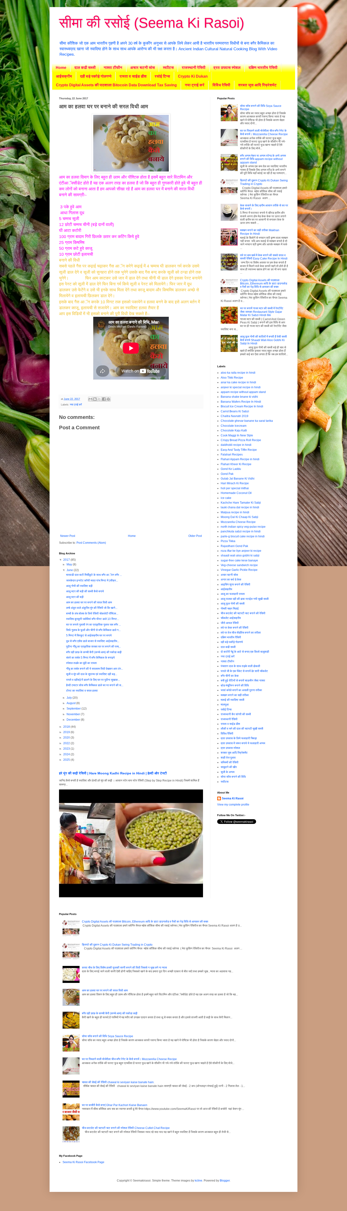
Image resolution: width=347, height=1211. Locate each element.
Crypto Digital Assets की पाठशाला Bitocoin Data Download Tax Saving (116, 85)
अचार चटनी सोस (142, 68)
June (70, 570)
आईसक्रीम (64, 76)
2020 (67, 737)
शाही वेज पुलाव (228, 757)
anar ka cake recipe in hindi (238, 382)
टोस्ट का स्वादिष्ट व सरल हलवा (82, 690)
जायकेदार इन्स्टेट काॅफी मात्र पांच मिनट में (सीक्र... (92, 580)
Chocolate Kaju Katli (234, 430)
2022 (67, 743)
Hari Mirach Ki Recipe (235, 483)
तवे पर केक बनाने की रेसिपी (234, 627)
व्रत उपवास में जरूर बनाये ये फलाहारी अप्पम (243, 743)
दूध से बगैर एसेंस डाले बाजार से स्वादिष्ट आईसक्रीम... (92, 641)
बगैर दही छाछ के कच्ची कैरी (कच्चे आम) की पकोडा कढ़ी (94, 652)
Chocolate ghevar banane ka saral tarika (247, 420)
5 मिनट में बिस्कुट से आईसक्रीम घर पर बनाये (89, 635)
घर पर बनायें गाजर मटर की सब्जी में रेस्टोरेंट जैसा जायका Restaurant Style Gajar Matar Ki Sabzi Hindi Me (261, 312)
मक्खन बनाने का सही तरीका (235, 695)
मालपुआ (225, 704)
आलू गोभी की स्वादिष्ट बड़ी (79, 586)
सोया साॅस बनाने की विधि (233, 776)
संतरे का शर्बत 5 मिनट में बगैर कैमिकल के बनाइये (90, 657)
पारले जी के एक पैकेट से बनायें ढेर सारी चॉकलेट (244, 671)
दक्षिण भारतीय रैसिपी (263, 68)
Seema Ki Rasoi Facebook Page (83, 1162)
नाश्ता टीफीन (113, 68)
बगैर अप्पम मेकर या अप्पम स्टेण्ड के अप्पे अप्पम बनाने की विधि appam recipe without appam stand (263, 159)
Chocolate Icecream (233, 425)
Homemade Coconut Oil (236, 493)
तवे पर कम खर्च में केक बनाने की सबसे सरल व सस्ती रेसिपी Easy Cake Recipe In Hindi (264, 257)
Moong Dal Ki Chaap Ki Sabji (239, 517)
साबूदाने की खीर (229, 767)
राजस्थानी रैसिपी (193, 68)
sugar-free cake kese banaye (239, 560)
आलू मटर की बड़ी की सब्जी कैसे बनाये (85, 591)
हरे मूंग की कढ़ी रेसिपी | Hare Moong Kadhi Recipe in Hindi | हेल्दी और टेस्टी (113, 773)
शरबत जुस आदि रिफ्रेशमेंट (257, 85)
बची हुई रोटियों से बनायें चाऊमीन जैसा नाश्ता (243, 680)
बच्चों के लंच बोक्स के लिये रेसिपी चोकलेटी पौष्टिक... (92, 613)
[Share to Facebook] (104, 399)
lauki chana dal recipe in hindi (240, 507)
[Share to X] (99, 399)
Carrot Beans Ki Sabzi (235, 411)
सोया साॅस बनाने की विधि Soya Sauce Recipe (107, 1036)
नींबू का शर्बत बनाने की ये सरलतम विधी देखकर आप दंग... (94, 668)
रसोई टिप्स (162, 76)
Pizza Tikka (228, 541)
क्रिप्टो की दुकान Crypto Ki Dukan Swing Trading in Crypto (117, 944)
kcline (198, 1180)
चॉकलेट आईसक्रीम (231, 618)
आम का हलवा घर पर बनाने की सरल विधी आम (89, 602)
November (74, 714)
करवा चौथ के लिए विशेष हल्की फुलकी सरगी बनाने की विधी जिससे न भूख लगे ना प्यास (124, 967)
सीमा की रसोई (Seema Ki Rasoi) (151, 23)
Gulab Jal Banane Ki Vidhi (237, 478)
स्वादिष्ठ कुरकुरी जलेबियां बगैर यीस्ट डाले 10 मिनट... (92, 619)
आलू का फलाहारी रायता (233, 594)
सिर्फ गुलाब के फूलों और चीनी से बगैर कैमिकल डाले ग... (93, 630)
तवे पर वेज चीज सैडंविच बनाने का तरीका (241, 632)
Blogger (225, 1180)
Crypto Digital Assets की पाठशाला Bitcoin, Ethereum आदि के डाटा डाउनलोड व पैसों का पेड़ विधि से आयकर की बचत (263, 284)
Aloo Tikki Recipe (232, 377)
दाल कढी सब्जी (85, 68)
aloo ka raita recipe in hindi (238, 372)
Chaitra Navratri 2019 (234, 416)
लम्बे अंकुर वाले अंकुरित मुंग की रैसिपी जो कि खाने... (91, 608)
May (70, 564)
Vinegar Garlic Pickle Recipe (239, 570)
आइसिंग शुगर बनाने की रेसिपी (235, 584)
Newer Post (67, 536)
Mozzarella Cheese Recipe (238, 522)
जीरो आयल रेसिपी (230, 623)
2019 (67, 732)
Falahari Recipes (232, 454)
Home (61, 68)
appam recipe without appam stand (243, 392)
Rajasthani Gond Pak (234, 546)
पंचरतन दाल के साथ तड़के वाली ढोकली (240, 666)
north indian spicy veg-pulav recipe (243, 526)
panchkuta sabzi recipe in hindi (241, 531)
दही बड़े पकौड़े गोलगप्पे (95, 76)
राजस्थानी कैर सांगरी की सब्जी (236, 714)
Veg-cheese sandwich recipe (239, 565)
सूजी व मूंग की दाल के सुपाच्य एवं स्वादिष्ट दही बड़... (91, 674)
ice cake (226, 498)
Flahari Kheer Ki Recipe (236, 464)
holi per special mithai (235, 488)
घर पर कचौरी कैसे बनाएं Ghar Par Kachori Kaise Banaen (114, 1105)
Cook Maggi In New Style (237, 435)
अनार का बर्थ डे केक (231, 579)
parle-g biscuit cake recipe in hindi (243, 536)
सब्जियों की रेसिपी (229, 762)
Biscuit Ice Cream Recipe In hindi (242, 406)
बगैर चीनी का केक (230, 675)
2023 (67, 748)
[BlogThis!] (95, 399)
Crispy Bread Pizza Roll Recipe (241, 440)
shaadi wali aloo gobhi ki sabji (240, 555)
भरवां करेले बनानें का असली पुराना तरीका (241, 690)
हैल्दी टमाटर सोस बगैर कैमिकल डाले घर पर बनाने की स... (94, 685)
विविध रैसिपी (221, 85)
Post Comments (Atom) (91, 542)
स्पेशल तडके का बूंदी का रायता (81, 663)
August (71, 703)
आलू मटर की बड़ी (75, 597)
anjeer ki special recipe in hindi (241, 387)
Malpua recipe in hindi (235, 512)
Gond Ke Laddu (231, 469)
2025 (67, 759)
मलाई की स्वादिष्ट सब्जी (232, 700)
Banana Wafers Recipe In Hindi (241, 401)
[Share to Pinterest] (108, 399)
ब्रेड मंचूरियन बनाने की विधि (235, 685)
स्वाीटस (168, 68)
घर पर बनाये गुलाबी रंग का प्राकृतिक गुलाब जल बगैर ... (93, 624)
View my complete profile (233, 804)
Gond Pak (227, 474)
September (74, 708)
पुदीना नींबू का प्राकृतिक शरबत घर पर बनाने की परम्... (93, 646)
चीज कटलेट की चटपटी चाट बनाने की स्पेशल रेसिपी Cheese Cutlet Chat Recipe (126, 1128)
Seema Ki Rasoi (232, 798)
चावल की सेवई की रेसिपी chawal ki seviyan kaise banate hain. (118, 1082)
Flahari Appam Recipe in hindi (240, 459)
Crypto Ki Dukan (193, 76)
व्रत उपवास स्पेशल (227, 68)
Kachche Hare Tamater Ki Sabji (241, 502)
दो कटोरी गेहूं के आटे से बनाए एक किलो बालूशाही (245, 651)
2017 (67, 559)
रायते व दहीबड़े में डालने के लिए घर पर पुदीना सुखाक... (93, 679)
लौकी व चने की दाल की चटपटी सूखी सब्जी (242, 728)
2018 (67, 726)
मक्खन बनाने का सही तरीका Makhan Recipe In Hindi (259, 232)
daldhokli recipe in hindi (236, 445)
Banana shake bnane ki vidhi (239, 396)
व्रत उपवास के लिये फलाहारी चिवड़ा (239, 738)
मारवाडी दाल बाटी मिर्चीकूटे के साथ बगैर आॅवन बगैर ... (94, 574)
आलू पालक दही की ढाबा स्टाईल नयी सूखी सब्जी (245, 599)
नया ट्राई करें (194, 85)
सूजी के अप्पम (227, 772)
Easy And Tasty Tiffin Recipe (239, 449)
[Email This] (90, 399)
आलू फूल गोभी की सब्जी (233, 603)
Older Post (195, 536)
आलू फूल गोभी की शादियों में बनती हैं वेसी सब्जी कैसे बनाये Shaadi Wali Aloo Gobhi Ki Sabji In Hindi (263, 340)
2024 (67, 754)
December (74, 719)
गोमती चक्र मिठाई (230, 608)
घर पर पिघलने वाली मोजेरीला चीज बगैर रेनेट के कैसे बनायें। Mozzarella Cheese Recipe (264, 132)
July (69, 697)
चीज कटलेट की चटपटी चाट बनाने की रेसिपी (243, 613)
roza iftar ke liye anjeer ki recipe (241, 550)
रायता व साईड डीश (133, 76)
